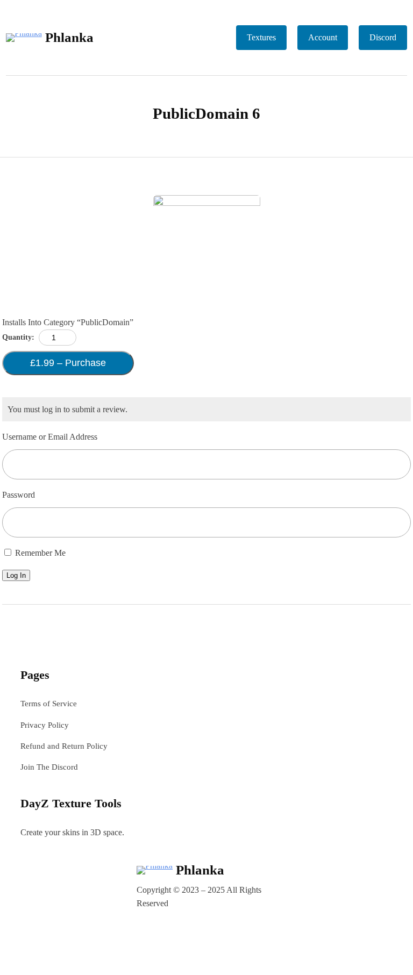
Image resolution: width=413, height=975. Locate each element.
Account (322, 37)
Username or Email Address (49, 436)
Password (18, 494)
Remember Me (39, 552)
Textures (261, 37)
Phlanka (69, 37)
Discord (382, 37)
